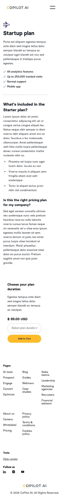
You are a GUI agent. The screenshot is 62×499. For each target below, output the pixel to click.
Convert (8, 388)
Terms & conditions (28, 424)
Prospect (8, 377)
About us (8, 413)
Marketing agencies (47, 388)
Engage (7, 383)
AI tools (8, 372)
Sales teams (45, 373)
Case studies (26, 390)
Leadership (48, 380)
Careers (8, 419)
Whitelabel (9, 424)
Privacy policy (26, 415)
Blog (25, 372)
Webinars (28, 383)
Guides (26, 377)
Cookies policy (27, 432)
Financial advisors (47, 402)
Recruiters (47, 394)
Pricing (7, 430)
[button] (52, 7)
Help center (10, 459)
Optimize (8, 394)
